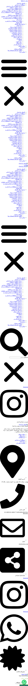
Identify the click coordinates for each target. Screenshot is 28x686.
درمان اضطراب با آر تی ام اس (14, 6)
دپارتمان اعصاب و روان (16, 27)
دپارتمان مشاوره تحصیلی (15, 30)
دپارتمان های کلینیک (20, 24)
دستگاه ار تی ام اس (20, 5)
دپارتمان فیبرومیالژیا (16, 35)
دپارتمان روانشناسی (17, 33)
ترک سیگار (19, 43)
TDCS (20, 40)
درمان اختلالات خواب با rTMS (14, 9)
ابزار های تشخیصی (17, 34)
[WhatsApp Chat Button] (24, 682)
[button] (14, 82)
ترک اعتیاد (19, 25)
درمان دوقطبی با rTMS (16, 8)
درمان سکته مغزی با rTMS (15, 15)
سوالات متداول (18, 49)
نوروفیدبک (19, 38)
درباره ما (22, 47)
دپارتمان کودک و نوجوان (16, 31)
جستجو (26, 357)
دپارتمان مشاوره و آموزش (15, 28)
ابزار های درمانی (17, 37)
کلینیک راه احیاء (21, 3)
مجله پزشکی (21, 46)
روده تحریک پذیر (18, 44)
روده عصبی (19, 41)
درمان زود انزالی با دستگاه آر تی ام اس (12, 10)
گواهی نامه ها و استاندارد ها (15, 50)
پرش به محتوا (24, 0)
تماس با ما (22, 52)
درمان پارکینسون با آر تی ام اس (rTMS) (11, 16)
